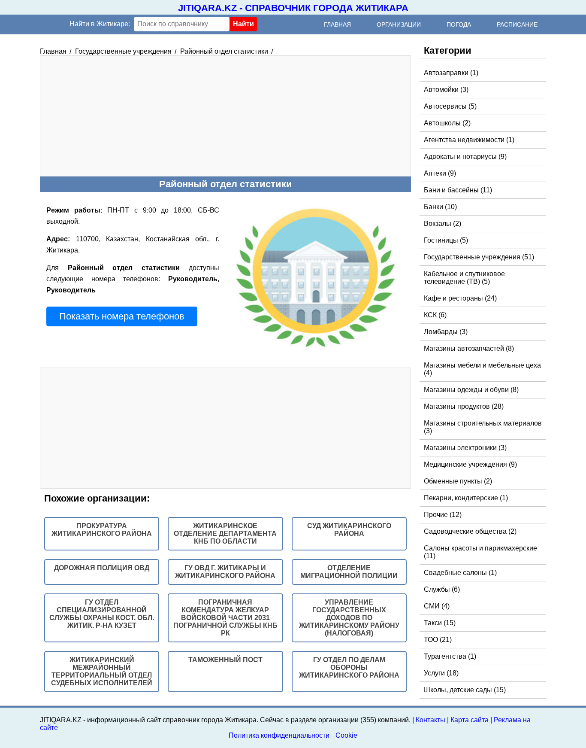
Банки (440, 206)
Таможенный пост (225, 659)
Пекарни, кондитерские (466, 498)
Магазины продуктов (464, 406)
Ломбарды (446, 331)
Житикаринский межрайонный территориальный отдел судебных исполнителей (101, 671)
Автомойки (446, 89)
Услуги (441, 673)
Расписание (517, 24)
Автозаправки (451, 72)
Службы (442, 589)
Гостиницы (446, 240)
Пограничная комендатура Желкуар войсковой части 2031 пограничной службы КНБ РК (225, 618)
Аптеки (440, 173)
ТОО (438, 639)
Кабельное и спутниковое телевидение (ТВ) (464, 277)
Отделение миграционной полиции (349, 571)
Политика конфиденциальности (279, 735)
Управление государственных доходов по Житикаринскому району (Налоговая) (349, 618)
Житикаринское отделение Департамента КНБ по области (225, 533)
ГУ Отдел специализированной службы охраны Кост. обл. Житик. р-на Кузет (101, 614)
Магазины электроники (465, 447)
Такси (440, 622)
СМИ (437, 606)
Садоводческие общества (470, 531)
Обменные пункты (458, 481)
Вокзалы (442, 223)
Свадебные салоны (460, 572)
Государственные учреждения (479, 257)
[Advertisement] (225, 116)
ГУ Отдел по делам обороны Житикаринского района (349, 667)
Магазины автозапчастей (469, 348)
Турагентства (450, 656)
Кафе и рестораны (460, 298)
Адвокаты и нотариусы (465, 156)
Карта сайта (469, 720)
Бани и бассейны (458, 190)
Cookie (346, 735)
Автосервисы (450, 106)
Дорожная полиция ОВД (101, 568)
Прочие (443, 514)
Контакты (430, 720)
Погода (459, 24)
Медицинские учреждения (470, 464)
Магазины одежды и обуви (471, 389)
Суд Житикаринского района (349, 529)
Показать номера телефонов (121, 316)
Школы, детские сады (465, 689)
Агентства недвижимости (469, 139)
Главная (337, 24)
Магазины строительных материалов (483, 427)
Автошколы (447, 123)
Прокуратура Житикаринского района (101, 529)
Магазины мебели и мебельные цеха (482, 369)
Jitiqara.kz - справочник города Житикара (293, 8)
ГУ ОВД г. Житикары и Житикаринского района (225, 571)
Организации (399, 24)
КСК (435, 315)
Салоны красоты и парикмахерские (480, 551)
